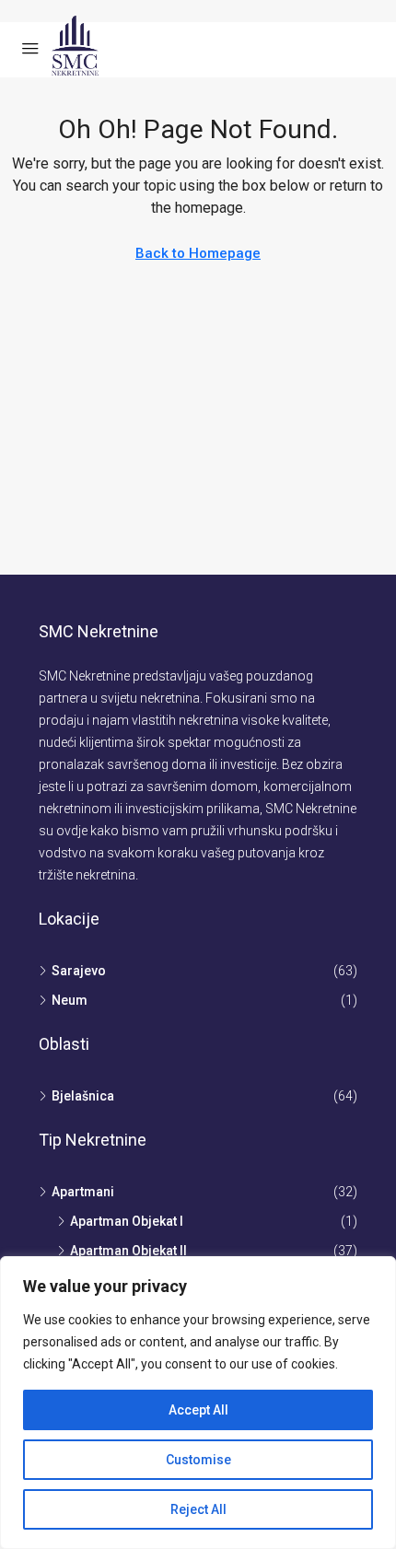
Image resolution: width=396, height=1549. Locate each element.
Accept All (198, 1410)
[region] (198, 1402)
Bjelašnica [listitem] (83, 1096)
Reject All (198, 1509)
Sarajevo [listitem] (79, 970)
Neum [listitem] (69, 1000)
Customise (198, 1459)
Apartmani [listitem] (83, 1191)
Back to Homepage (198, 253)
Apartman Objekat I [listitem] (126, 1221)
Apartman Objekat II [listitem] (128, 1250)
